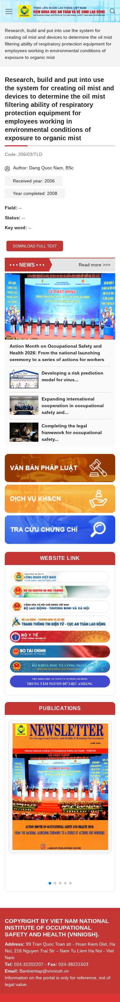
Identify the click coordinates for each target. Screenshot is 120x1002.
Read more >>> (94, 264)
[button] (50, 883)
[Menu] (9, 11)
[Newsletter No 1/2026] (60, 786)
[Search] (112, 11)
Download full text (35, 246)
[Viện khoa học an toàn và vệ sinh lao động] (61, 11)
